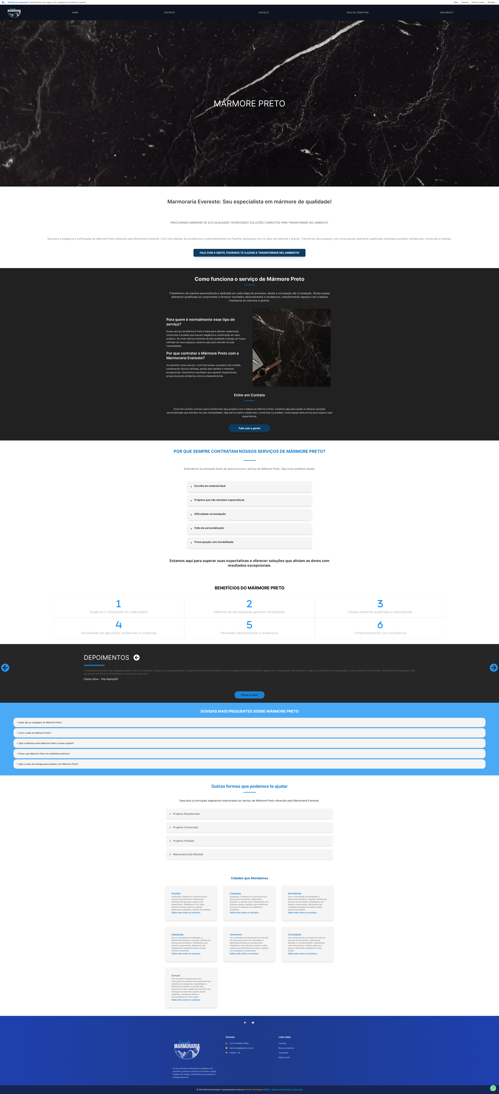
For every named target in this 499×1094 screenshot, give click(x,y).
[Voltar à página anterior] (245, 1022)
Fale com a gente (249, 428)
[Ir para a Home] (253, 1022)
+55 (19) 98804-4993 (239, 1043)
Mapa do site (284, 1057)
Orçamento (283, 1053)
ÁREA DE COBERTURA (358, 12)
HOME (75, 12)
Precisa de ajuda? (249, 695)
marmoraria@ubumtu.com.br (241, 1048)
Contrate (282, 1043)
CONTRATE (169, 12)
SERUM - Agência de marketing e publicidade (283, 1089)
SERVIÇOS (263, 12)
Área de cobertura (286, 1048)
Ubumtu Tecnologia (253, 1089)
